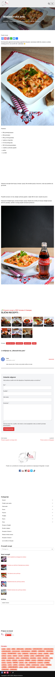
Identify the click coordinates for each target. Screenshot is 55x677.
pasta (39, 658)
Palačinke (33, 658)
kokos (9, 655)
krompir (26, 655)
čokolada (5, 669)
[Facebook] (2, 673)
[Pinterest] (10, 673)
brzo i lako (20, 648)
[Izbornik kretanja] (52, 3)
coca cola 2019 (6, 651)
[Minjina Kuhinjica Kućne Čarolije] (5, 3)
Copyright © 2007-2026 (7, 675)
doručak (41, 651)
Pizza (3, 660)
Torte (15, 664)
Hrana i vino (33, 653)
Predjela (40, 660)
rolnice (9, 662)
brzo (13, 648)
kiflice (4, 655)
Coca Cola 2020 (16, 651)
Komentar (6, 403)
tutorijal (21, 664)
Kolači (20, 655)
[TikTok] (13, 673)
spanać (4, 664)
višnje (21, 667)
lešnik (32, 655)
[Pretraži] (49, 4)
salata (21, 662)
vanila (42, 664)
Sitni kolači (32, 662)
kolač (15, 655)
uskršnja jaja (35, 664)
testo (9, 664)
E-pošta (5, 391)
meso (17, 658)
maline (4, 658)
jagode (46, 653)
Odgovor (51, 359)
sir (26, 662)
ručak (15, 662)
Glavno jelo (19, 343)
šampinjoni (13, 669)
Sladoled (40, 662)
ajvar (3, 648)
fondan (4, 653)
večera (48, 664)
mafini (47, 655)
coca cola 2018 (48, 648)
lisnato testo (40, 655)
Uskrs (28, 664)
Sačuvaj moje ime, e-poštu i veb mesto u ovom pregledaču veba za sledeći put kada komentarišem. (24, 424)
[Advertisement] (27, 169)
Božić (8, 648)
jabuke (40, 653)
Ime (4, 385)
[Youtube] (5, 673)
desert (34, 651)
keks (51, 653)
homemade (25, 653)
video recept (13, 667)
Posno (34, 343)
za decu (39, 667)
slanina (47, 662)
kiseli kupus (27, 343)
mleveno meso (24, 658)
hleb (19, 653)
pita (51, 658)
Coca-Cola (19, 21)
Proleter (47, 660)
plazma (8, 660)
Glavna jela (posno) (27, 21)
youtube (32, 667)
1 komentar (12, 21)
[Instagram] (8, 673)
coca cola (28, 648)
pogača (15, 660)
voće (26, 667)
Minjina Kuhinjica (18, 675)
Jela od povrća (36, 21)
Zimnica (45, 667)
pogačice (21, 660)
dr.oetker (50, 651)
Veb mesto (6, 397)
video (4, 667)
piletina (45, 658)
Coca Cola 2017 (10, 343)
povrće (34, 660)
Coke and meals (26, 651)
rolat (3, 662)
